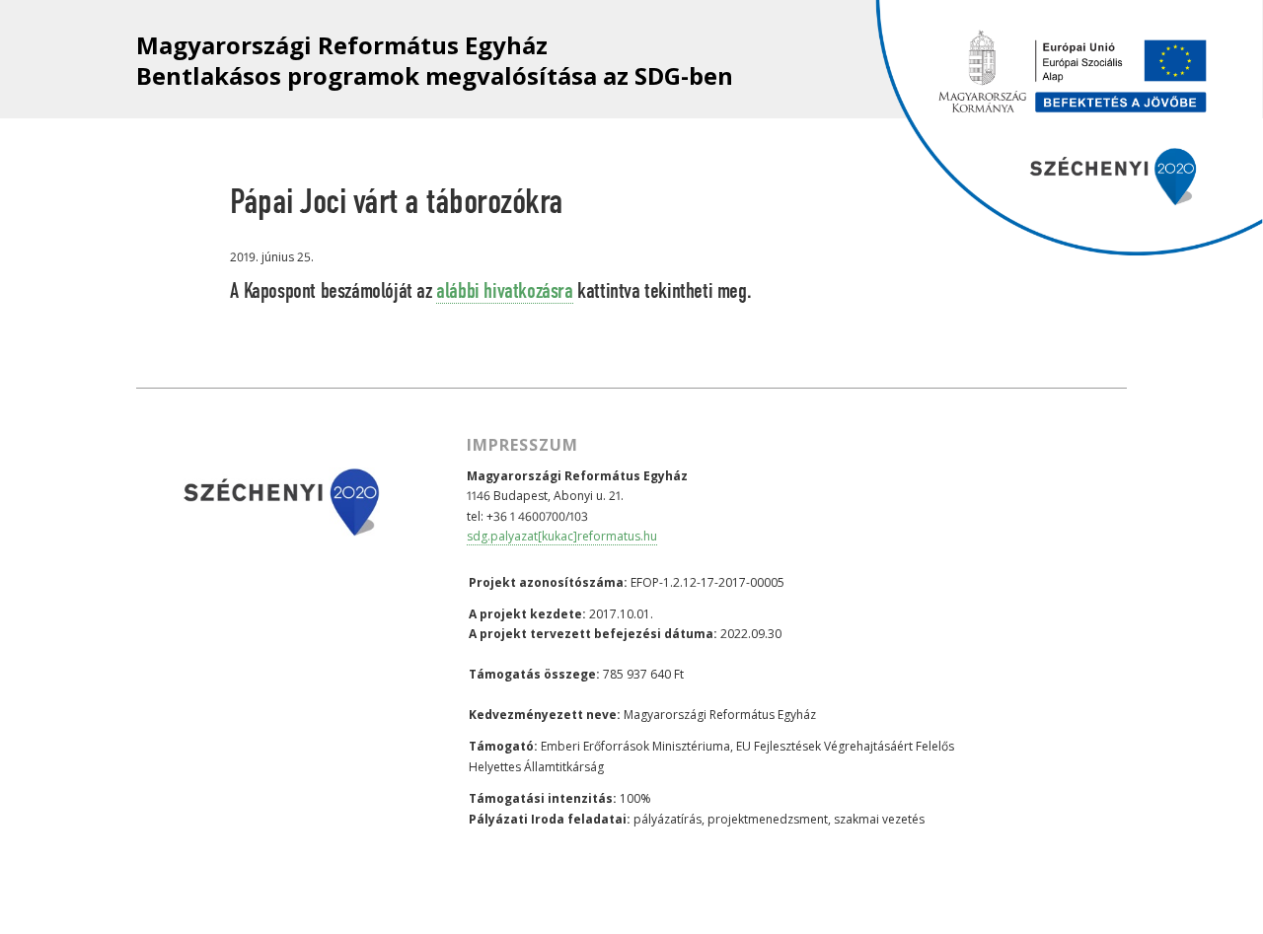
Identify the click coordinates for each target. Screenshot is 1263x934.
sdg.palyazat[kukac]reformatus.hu (562, 536)
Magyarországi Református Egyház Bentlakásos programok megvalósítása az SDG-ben (434, 60)
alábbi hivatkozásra (504, 292)
